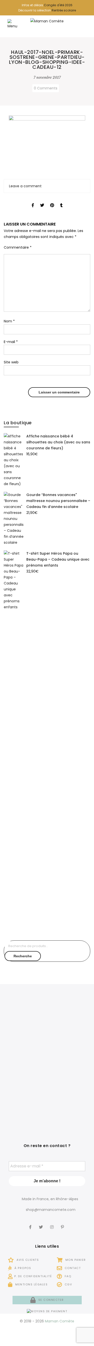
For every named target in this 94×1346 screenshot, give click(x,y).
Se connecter (50, 1300)
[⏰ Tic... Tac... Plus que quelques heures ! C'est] (25, 1062)
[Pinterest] (63, 1224)
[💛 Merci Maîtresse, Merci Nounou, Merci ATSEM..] (69, 1102)
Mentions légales (31, 1284)
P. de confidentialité (33, 1276)
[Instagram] (52, 1224)
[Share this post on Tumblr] (61, 200)
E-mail (11, 341)
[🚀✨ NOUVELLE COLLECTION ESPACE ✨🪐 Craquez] (69, 1022)
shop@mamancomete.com (50, 1209)
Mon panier (75, 1260)
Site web (11, 362)
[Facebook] (31, 1224)
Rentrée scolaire (64, 10)
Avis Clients (27, 1260)
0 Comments (45, 88)
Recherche (23, 956)
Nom (9, 321)
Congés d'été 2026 (58, 5)
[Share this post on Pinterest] (52, 200)
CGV (67, 1284)
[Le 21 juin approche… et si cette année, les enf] (25, 1102)
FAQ (67, 1276)
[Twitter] (41, 1224)
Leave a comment (25, 186)
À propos (22, 1268)
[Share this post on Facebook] (33, 200)
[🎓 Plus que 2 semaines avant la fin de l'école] (69, 1062)
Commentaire (18, 247)
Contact (72, 1268)
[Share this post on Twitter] (42, 200)
